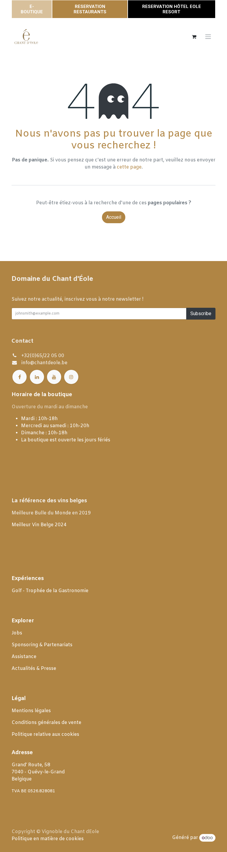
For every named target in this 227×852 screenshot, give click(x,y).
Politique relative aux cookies (45, 734)
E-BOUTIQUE (32, 9)
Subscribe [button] (200, 313)
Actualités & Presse (34, 668)
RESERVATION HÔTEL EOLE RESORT (171, 9)
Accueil (113, 217)
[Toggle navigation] (208, 37)
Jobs (17, 633)
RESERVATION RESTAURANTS (90, 9)
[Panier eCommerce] (194, 37)
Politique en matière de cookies (48, 839)
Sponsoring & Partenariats (42, 645)
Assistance (24, 657)
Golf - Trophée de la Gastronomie (51, 591)
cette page (129, 167)
